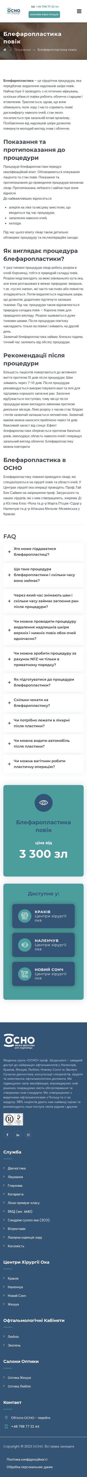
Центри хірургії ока (50, 916)
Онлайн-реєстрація (44, 14)
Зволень (14, 1345)
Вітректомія (16, 1228)
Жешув (13, 1304)
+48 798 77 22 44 (47, 6)
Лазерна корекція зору (25, 1237)
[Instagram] (28, 1135)
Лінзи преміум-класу (24, 1202)
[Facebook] (7, 1135)
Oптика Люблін (19, 1386)
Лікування (15, 1177)
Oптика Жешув (19, 1377)
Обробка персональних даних (30, 1467)
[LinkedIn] (18, 1135)
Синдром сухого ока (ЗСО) (29, 1220)
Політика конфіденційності (27, 1459)
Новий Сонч (17, 1295)
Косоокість (16, 1246)
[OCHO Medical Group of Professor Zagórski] (13, 11)
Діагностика (17, 1168)
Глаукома (15, 1185)
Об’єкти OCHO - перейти (30, 1417)
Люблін (13, 1336)
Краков (13, 1278)
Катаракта (15, 1194)
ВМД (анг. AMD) (20, 1211)
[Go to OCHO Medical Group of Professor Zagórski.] (4, 50)
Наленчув (15, 1287)
